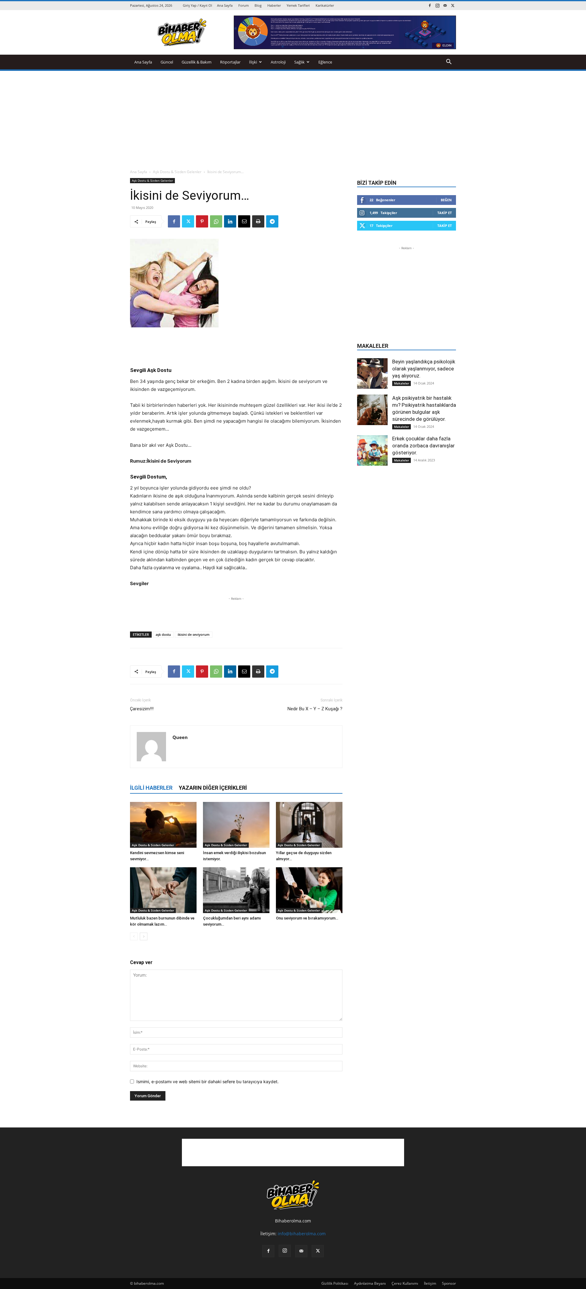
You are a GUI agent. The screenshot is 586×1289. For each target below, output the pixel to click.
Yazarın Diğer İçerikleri (213, 788)
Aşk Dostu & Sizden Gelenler (177, 171)
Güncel (167, 62)
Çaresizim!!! (142, 709)
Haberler (274, 5)
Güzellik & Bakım (197, 62)
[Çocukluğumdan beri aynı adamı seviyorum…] (236, 890)
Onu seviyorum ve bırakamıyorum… (307, 918)
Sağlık (299, 62)
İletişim (430, 1283)
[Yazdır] (258, 221)
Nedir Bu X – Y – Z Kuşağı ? (315, 709)
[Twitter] (452, 5)
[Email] (244, 221)
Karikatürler (325, 5)
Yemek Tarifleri (298, 5)
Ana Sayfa (225, 5)
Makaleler (401, 383)
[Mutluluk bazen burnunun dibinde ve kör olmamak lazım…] (163, 890)
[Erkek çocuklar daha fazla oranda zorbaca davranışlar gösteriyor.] (372, 450)
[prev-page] (134, 936)
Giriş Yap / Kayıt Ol (197, 5)
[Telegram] (272, 221)
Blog (258, 5)
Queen (180, 737)
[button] (448, 62)
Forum (243, 5)
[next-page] (143, 936)
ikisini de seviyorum (194, 634)
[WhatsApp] (216, 221)
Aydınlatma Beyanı (370, 1283)
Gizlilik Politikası (334, 1283)
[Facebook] (429, 5)
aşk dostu (163, 634)
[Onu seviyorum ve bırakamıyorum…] (309, 890)
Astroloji (278, 62)
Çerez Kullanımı (405, 1283)
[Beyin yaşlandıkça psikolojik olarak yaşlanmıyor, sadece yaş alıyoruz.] (372, 373)
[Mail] (445, 5)
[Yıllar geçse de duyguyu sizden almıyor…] (309, 825)
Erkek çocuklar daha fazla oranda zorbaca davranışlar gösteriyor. (423, 445)
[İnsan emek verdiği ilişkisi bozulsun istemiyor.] (236, 825)
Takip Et (444, 212)
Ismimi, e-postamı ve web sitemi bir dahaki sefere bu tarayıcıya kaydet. (207, 1081)
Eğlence (325, 62)
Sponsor (449, 1283)
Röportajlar (230, 62)
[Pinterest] (202, 221)
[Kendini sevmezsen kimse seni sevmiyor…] (163, 825)
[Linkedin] (230, 221)
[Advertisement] (293, 116)
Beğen (446, 200)
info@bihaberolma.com (302, 1233)
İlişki (253, 62)
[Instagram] (437, 5)
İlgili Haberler (151, 788)
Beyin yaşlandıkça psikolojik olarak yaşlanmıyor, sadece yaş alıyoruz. (423, 369)
